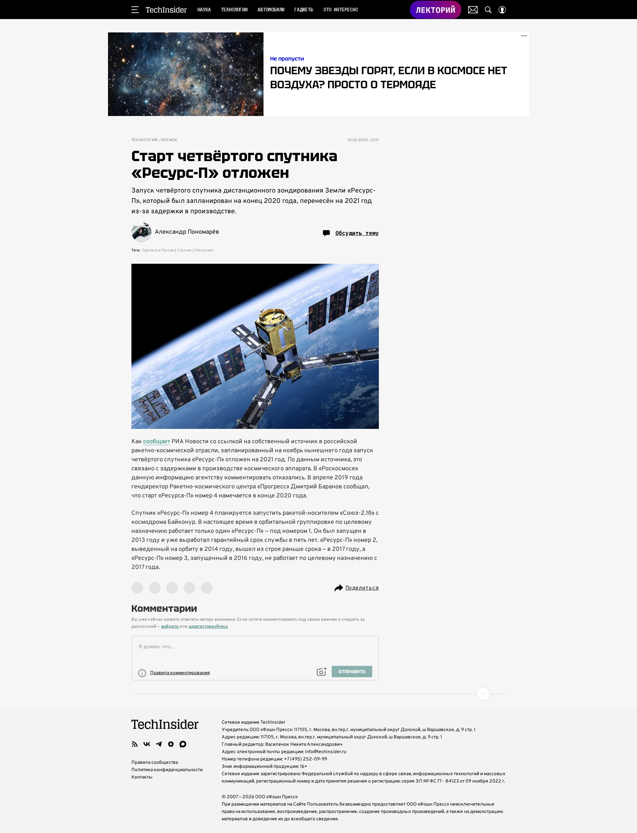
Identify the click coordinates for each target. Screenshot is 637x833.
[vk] (146, 744)
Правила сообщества (154, 762)
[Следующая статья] (318, 694)
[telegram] (158, 744)
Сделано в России (158, 250)
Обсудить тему (357, 233)
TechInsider (166, 10)
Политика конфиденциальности (167, 770)
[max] (183, 744)
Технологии (144, 140)
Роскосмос (204, 250)
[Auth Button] (502, 9)
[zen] (171, 744)
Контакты (141, 777)
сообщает (156, 442)
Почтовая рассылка (473, 9)
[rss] (134, 744)
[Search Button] (488, 9)
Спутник (184, 250)
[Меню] (135, 9)
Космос (170, 140)
